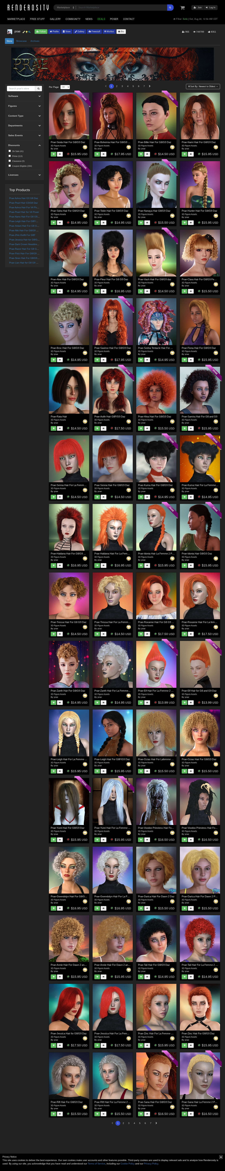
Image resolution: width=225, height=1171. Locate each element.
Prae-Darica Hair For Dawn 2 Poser (201, 896)
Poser (114, 19)
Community (73, 19)
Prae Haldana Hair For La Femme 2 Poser (117, 553)
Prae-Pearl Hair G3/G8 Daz (23, 202)
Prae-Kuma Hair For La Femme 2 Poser (203, 485)
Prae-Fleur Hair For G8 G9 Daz (111, 279)
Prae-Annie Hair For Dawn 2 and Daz (71, 964)
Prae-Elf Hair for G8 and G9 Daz (199, 690)
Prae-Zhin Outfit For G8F (22, 235)
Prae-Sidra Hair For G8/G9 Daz (68, 210)
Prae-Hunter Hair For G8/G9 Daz (199, 210)
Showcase (21, 41)
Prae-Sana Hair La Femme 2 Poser (201, 1102)
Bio (122, 31)
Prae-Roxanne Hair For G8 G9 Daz (157, 622)
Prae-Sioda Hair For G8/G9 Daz (68, 142)
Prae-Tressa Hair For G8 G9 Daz (68, 622)
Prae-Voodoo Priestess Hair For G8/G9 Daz (161, 827)
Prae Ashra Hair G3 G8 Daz (23, 198)
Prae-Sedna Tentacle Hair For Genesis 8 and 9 (163, 348)
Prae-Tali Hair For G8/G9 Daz (154, 964)
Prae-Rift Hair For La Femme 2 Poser (114, 1102)
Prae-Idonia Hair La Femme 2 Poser (157, 553)
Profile (55, 31)
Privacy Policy (151, 1163)
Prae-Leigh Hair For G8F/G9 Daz (26, 221)
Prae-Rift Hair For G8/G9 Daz (67, 1102)
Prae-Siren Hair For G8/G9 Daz (25, 258)
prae (56, 149)
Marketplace (16, 19)
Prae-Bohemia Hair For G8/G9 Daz (113, 142)
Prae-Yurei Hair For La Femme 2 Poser (115, 827)
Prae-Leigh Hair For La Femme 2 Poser (72, 759)
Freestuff (95, 31)
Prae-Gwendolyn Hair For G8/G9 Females (73, 896)
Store (67, 31)
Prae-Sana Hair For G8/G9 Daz (155, 1102)
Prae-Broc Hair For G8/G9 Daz (67, 348)
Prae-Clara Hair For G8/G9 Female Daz (203, 279)
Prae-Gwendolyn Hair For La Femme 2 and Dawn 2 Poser (125, 896)
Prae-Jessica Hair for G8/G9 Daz (26, 239)
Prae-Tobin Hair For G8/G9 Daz (111, 210)
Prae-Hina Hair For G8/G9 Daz (154, 416)
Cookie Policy (128, 1163)
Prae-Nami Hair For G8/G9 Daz (199, 142)
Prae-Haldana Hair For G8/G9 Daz (69, 553)
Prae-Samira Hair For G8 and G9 (199, 416)
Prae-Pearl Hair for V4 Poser (24, 212)
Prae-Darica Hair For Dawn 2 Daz (156, 896)
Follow (42, 31)
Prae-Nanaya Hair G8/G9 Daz (154, 210)
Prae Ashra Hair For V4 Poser (24, 207)
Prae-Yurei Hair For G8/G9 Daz (67, 827)
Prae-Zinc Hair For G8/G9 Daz (198, 1033)
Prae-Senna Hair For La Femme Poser (71, 485)
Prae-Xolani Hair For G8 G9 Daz (26, 225)
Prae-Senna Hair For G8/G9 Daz (112, 485)
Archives (34, 41)
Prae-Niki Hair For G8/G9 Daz (24, 230)
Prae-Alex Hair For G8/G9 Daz (67, 279)
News (88, 19)
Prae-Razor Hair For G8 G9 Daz (26, 249)
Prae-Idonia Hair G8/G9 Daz (197, 553)
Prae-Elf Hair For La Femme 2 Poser (158, 690)
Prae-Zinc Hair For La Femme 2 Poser (158, 1033)
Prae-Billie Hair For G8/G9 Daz (154, 142)
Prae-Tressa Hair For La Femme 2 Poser (116, 622)
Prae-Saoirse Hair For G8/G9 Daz (112, 348)
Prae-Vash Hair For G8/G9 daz (154, 279)
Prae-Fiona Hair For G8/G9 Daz (199, 348)
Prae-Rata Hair (59, 416)
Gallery (55, 19)
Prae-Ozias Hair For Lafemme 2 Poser (159, 759)
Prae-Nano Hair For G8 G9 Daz (25, 216)
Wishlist (110, 31)
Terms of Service (96, 1163)
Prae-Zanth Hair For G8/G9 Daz (68, 690)
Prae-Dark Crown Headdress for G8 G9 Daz (32, 244)
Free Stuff (37, 19)
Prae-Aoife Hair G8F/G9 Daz (109, 416)
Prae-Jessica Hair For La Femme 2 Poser (117, 1033)
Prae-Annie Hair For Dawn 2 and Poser (115, 964)
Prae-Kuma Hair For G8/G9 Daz (155, 485)
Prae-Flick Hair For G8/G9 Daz (25, 253)
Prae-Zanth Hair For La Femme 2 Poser (115, 690)
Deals (101, 19)
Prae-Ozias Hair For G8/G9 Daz (199, 759)
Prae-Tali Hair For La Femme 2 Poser (202, 964)
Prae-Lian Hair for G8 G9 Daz (24, 262)
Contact (129, 19)
